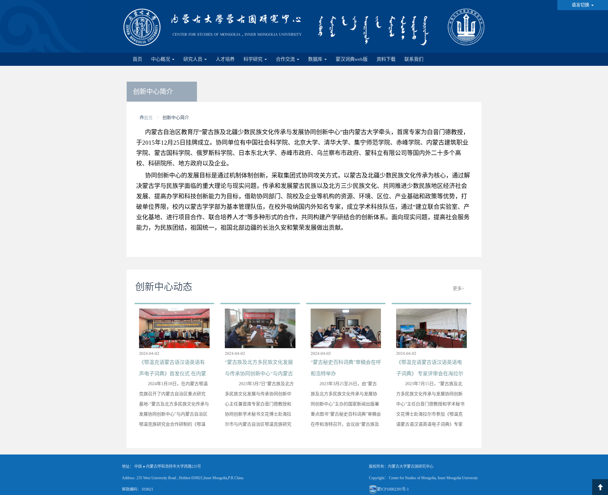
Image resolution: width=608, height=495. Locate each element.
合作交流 (286, 59)
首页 (137, 59)
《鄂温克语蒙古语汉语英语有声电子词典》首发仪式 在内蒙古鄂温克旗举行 (172, 369)
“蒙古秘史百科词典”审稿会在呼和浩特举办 (346, 368)
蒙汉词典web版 (352, 59)
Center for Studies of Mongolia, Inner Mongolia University (433, 478)
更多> (458, 288)
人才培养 (225, 59)
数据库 (316, 59)
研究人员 (193, 59)
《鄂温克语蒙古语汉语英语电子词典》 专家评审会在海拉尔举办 (429, 369)
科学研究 (254, 59)
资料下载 (386, 59)
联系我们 (413, 59)
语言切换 (581, 5)
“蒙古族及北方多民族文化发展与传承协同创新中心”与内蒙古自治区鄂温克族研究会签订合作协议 (259, 369)
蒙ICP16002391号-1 (393, 489)
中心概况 (161, 59)
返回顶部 (600, 487)
